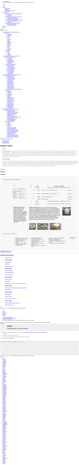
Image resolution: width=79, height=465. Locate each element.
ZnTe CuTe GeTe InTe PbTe (12, 135)
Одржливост (7, 11)
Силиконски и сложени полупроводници (13, 16)
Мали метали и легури (11, 24)
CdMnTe (9, 54)
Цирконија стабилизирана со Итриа (14, 89)
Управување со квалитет (10, 10)
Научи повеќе (8, 259)
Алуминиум (9, 35)
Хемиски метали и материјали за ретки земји (14, 19)
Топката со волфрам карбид (12, 111)
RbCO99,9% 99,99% (9, 272)
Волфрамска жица (11, 118)
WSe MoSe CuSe (10, 133)
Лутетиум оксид (10, 103)
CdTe (8, 52)
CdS (8, 51)
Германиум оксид (10, 82)
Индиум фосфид (10, 69)
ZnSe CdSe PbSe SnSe (11, 132)
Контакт (4, 27)
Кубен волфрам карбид (11, 119)
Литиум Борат (10, 76)
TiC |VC (9, 126)
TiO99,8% (7, 263)
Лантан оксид (10, 102)
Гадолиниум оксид (11, 100)
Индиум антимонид (11, 68)
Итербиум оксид (10, 106)
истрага (1, 323)
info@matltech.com (6, 1)
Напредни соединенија (11, 25)
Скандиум (9, 94)
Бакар (8, 40)
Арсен (8, 36)
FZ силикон (9, 59)
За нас (4, 7)
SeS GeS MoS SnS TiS (11, 128)
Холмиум (9, 92)
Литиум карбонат (10, 77)
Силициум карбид (11, 71)
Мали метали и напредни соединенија (12, 22)
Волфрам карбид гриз (11, 114)
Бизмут (8, 37)
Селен (8, 46)
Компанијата (7, 8)
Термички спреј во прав (12, 116)
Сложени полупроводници (12, 18)
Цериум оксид (10, 97)
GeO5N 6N (7, 281)
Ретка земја (9, 21)
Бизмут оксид (10, 80)
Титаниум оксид (10, 88)
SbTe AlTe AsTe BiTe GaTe (12, 134)
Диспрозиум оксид (11, 98)
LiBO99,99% (8, 296)
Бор (8, 38)
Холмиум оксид (10, 101)
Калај (8, 47)
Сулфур (8, 45)
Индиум (9, 43)
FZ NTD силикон (10, 60)
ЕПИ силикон (10, 61)
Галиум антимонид (11, 67)
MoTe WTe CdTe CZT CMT (12, 136)
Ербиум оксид (10, 99)
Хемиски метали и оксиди (12, 20)
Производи (5, 12)
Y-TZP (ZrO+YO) (9, 304)
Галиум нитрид (10, 72)
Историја (7, 9)
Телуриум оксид (8, 250)
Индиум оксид (10, 83)
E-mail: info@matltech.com (8, 317)
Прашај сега (2, 169)
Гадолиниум (9, 91)
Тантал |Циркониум (11, 120)
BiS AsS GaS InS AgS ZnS (12, 129)
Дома (4, 6)
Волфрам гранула (10, 115)
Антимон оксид (10, 79)
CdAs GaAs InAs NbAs (11, 127)
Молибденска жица (11, 110)
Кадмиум (9, 39)
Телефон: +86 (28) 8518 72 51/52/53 (9, 318)
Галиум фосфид (10, 70)
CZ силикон (9, 58)
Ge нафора (9, 63)
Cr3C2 (8, 122)
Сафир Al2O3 (10, 73)
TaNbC (8, 123)
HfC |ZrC (9, 125)
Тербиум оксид (10, 105)
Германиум (9, 42)
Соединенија (9, 15)
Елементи (9, 14)
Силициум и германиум (12, 17)
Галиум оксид (10, 81)
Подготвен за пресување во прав (13, 117)
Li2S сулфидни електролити (13, 130)
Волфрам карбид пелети (12, 113)
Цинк (8, 49)
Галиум (8, 41)
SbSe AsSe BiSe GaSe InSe (12, 131)
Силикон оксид (10, 86)
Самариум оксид (10, 104)
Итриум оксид (10, 107)
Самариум (9, 93)
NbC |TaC (9, 124)
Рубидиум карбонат (11, 78)
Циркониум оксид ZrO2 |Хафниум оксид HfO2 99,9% (15, 287)
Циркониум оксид (11, 87)
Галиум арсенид (10, 65)
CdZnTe (8, 53)
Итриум (9, 96)
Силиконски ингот (11, 62)
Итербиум (9, 95)
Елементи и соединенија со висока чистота (13, 13)
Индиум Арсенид (10, 66)
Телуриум (9, 48)
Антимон (9, 34)
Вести (4, 26)
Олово (8, 44)
